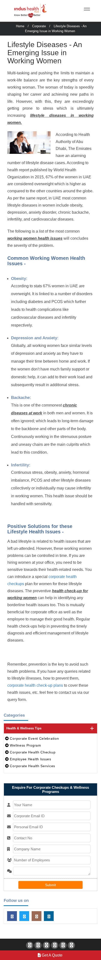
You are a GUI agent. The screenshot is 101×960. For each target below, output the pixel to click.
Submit (50, 885)
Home (20, 26)
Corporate (39, 26)
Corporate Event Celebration (34, 738)
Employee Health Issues (30, 759)
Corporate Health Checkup (32, 752)
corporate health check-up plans (35, 685)
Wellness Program (25, 745)
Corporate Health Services (32, 766)
